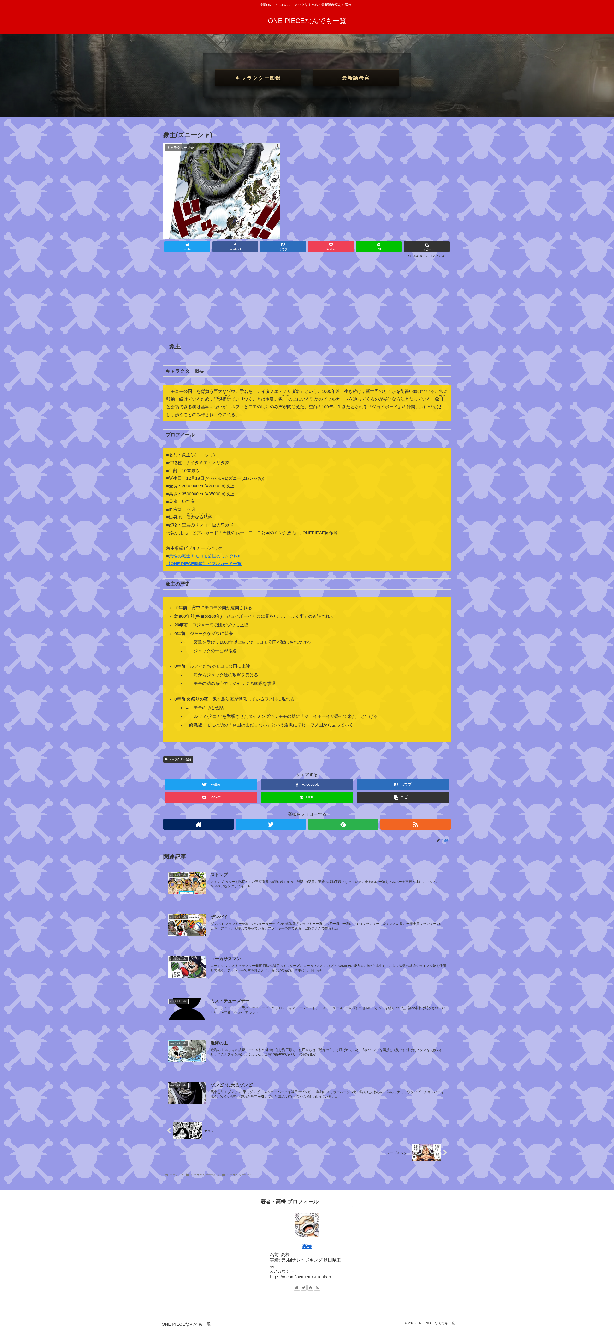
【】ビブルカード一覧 (204, 563)
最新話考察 (356, 78)
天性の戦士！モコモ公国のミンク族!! (204, 556)
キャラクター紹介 (180, 759)
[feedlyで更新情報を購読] (343, 824)
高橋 (307, 1246)
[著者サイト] (198, 824)
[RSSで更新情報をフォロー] (415, 824)
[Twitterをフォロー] (271, 824)
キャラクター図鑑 (258, 78)
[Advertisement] (307, 295)
